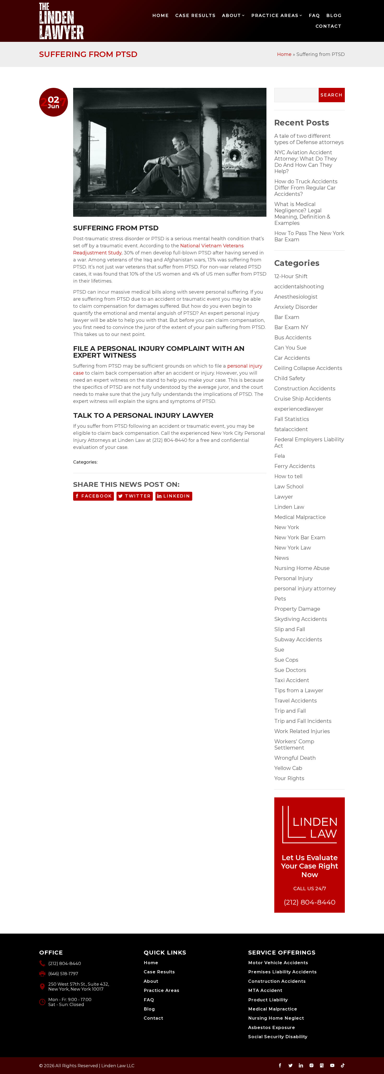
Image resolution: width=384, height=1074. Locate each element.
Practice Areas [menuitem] (275, 15)
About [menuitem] (231, 15)
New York (286, 527)
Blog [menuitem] (334, 15)
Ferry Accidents (294, 466)
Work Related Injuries (302, 731)
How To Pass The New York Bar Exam (309, 236)
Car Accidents (292, 358)
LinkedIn (177, 496)
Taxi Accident (291, 680)
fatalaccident (291, 429)
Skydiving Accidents (300, 619)
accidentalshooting (299, 286)
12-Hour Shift (291, 276)
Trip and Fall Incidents (302, 721)
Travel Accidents (295, 701)
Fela (279, 456)
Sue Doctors (290, 670)
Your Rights (289, 778)
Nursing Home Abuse (302, 568)
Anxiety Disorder (296, 307)
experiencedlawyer (298, 409)
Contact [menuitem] (329, 26)
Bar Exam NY (291, 327)
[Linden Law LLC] (61, 21)
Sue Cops (286, 660)
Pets (280, 599)
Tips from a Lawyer (298, 690)
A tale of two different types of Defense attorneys (309, 139)
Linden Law (289, 507)
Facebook (97, 496)
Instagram (311, 1065)
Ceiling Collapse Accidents (308, 368)
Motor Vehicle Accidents (278, 962)
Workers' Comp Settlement (294, 744)
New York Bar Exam (299, 537)
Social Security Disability (277, 1036)
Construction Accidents (304, 388)
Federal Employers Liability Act (309, 442)
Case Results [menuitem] (195, 15)
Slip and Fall (289, 629)
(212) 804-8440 (309, 902)
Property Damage (297, 609)
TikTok (343, 1065)
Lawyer (283, 497)
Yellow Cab (288, 768)
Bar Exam (286, 317)
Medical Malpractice (300, 517)
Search (332, 95)
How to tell (288, 476)
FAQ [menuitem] (314, 15)
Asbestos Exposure (271, 1027)
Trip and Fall (290, 711)
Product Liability (268, 999)
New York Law (292, 548)
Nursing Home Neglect (276, 1018)
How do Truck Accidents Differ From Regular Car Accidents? (306, 187)
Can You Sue (290, 348)
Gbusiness (322, 1065)
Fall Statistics (291, 419)
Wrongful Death (295, 758)
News (281, 558)
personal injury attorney (305, 588)
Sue (279, 650)
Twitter (138, 496)
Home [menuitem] (160, 15)
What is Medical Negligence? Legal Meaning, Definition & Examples (302, 213)
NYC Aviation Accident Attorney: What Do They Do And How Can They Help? (305, 161)
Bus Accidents (292, 337)
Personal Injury (293, 578)
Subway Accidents (298, 639)
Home (284, 54)
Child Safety (289, 378)
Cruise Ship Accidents (302, 399)
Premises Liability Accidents (282, 971)
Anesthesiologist (296, 297)
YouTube (332, 1065)
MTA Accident (265, 990)
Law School (289, 486)
